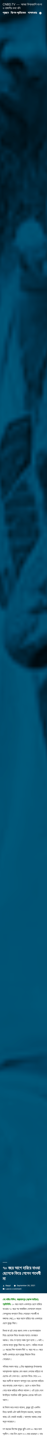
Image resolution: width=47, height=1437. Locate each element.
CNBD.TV (9, 4)
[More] (40, 13)
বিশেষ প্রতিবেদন (18, 12)
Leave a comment (13, 1289)
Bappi (8, 1285)
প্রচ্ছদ (6, 12)
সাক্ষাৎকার (32, 12)
